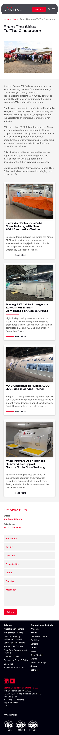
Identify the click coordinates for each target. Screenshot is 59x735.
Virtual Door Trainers (13, 632)
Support (35, 666)
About (34, 632)
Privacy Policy (10, 715)
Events (34, 658)
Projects (35, 629)
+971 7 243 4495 (12, 527)
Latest (34, 647)
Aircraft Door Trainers (14, 629)
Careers (34, 644)
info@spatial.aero (13, 519)
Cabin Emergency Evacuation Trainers (13, 637)
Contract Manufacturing (42, 625)
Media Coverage (38, 662)
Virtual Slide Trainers (13, 646)
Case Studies (37, 655)
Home (7, 19)
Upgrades (8, 664)
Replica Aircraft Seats (14, 667)
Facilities (35, 640)
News (15, 19)
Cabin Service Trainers (14, 642)
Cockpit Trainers (11, 656)
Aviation (8, 625)
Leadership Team (39, 636)
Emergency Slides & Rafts (16, 660)
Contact (39, 9)
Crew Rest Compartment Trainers (15, 651)
